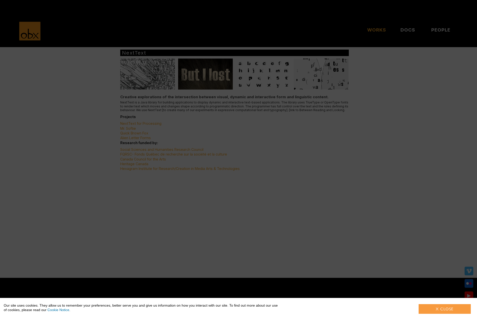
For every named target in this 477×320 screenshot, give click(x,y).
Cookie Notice (58, 310)
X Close (445, 309)
